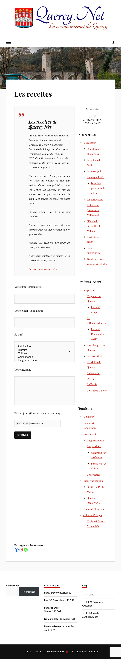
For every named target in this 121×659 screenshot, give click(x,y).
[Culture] (44, 353)
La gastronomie (95, 440)
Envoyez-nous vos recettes (43, 269)
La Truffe (92, 384)
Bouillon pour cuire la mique (98, 188)
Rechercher (12, 585)
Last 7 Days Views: (54, 592)
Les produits (90, 290)
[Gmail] (21, 550)
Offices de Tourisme (94, 509)
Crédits (90, 594)
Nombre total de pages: (57, 618)
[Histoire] (44, 350)
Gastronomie (90, 434)
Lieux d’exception (93, 481)
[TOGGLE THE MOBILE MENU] (8, 42)
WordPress (57, 651)
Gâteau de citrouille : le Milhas (94, 226)
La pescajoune (95, 199)
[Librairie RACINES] (92, 123)
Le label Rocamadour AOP (98, 334)
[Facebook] (17, 550)
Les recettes (33, 93)
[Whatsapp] (26, 550)
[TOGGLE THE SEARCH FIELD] (112, 42)
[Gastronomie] (44, 357)
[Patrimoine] (44, 346)
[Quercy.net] (60, 28)
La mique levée (95, 177)
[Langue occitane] (44, 360)
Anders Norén (90, 651)
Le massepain (94, 171)
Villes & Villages (92, 515)
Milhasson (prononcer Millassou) (93, 210)
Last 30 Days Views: (55, 600)
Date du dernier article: (57, 626)
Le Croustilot (94, 356)
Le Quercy (89, 417)
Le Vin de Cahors (97, 390)
